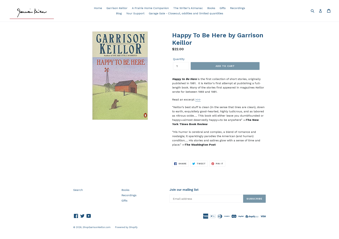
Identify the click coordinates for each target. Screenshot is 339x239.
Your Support (135, 13)
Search (78, 190)
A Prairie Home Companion (150, 8)
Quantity (179, 59)
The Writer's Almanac (188, 8)
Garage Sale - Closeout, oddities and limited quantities (186, 13)
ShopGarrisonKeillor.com (97, 227)
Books (211, 8)
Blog (119, 13)
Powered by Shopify (126, 227)
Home (98, 8)
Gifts (223, 8)
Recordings (237, 8)
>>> (198, 99)
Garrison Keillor (116, 8)
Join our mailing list (184, 189)
